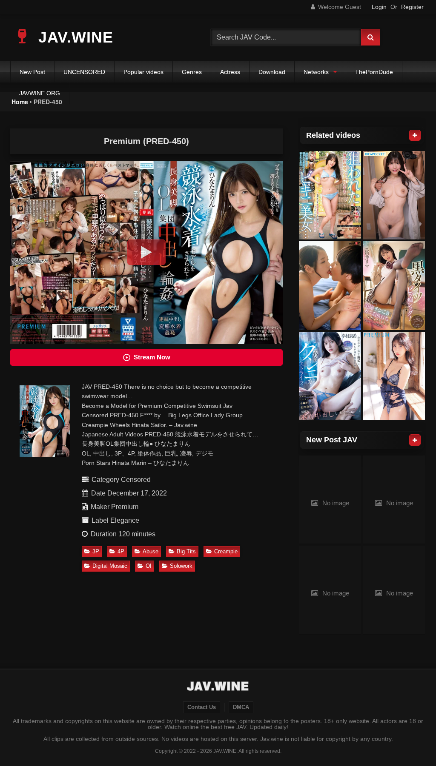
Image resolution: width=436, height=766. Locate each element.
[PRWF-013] (394, 376)
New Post (32, 71)
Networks (316, 71)
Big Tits (186, 551)
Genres (192, 71)
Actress (230, 71)
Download (271, 71)
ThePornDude (374, 71)
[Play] (146, 252)
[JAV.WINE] (218, 687)
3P (95, 551)
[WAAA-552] (394, 285)
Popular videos (143, 71)
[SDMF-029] (330, 285)
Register (412, 6)
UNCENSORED (84, 71)
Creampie (226, 551)
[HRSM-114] (330, 195)
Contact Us (201, 707)
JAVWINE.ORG (39, 93)
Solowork (181, 566)
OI (149, 566)
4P (121, 551)
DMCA (241, 707)
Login (379, 6)
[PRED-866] (330, 376)
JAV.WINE (73, 37)
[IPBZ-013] (394, 195)
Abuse (150, 551)
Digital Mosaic (109, 566)
